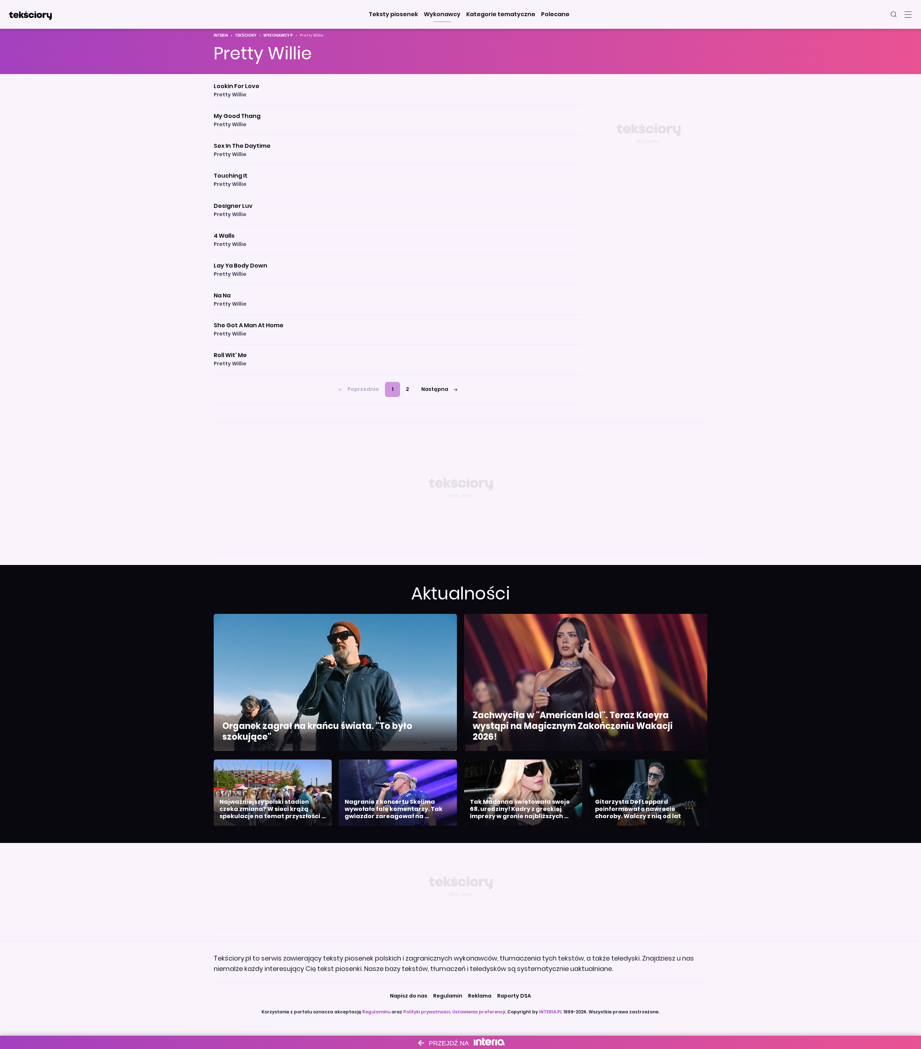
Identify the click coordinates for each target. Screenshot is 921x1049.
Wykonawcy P (278, 35)
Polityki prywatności (426, 1012)
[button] (393, 14)
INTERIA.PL (550, 1012)
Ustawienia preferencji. (479, 1011)
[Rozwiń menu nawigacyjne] (908, 14)
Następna (434, 389)
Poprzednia (363, 389)
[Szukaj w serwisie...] (893, 14)
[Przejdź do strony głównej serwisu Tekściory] (30, 14)
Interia (221, 35)
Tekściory (246, 35)
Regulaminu (376, 1012)
